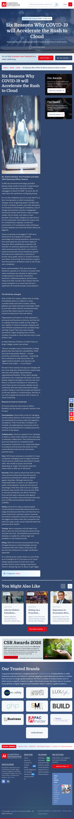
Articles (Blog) (26, 766)
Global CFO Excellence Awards (44, 770)
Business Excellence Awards (44, 763)
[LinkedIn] (71, 409)
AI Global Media (44, 674)
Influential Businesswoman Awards (44, 774)
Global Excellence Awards (44, 772)
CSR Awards (42, 758)
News (12, 68)
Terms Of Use (42, 814)
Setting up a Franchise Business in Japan (34, 611)
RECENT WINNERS (9, 746)
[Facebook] (71, 401)
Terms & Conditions (44, 811)
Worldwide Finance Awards (42, 760)
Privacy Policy (67, 811)
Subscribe (27, 774)
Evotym (63, 746)
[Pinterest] (71, 414)
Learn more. (11, 777)
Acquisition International (18, 811)
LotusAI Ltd (35, 746)
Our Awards (28, 772)
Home (6, 68)
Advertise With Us (29, 778)
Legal (54, 594)
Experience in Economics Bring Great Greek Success (61, 611)
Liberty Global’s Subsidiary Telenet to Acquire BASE (11, 611)
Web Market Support (23, 746)
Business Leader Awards (44, 765)
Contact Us (28, 763)
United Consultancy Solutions (50, 746)
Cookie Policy (56, 811)
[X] (71, 405)
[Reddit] (71, 418)
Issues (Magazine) (30, 770)
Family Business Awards (44, 767)
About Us (27, 760)
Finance (6, 594)
